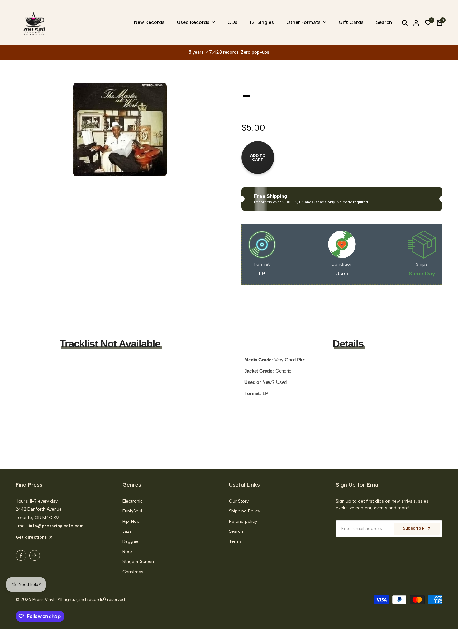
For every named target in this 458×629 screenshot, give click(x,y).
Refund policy (243, 521)
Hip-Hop (131, 521)
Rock (127, 551)
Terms (235, 541)
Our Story (239, 501)
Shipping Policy (244, 511)
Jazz (126, 531)
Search (236, 531)
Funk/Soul (132, 511)
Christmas (132, 571)
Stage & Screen (138, 561)
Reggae (130, 541)
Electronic (132, 501)
